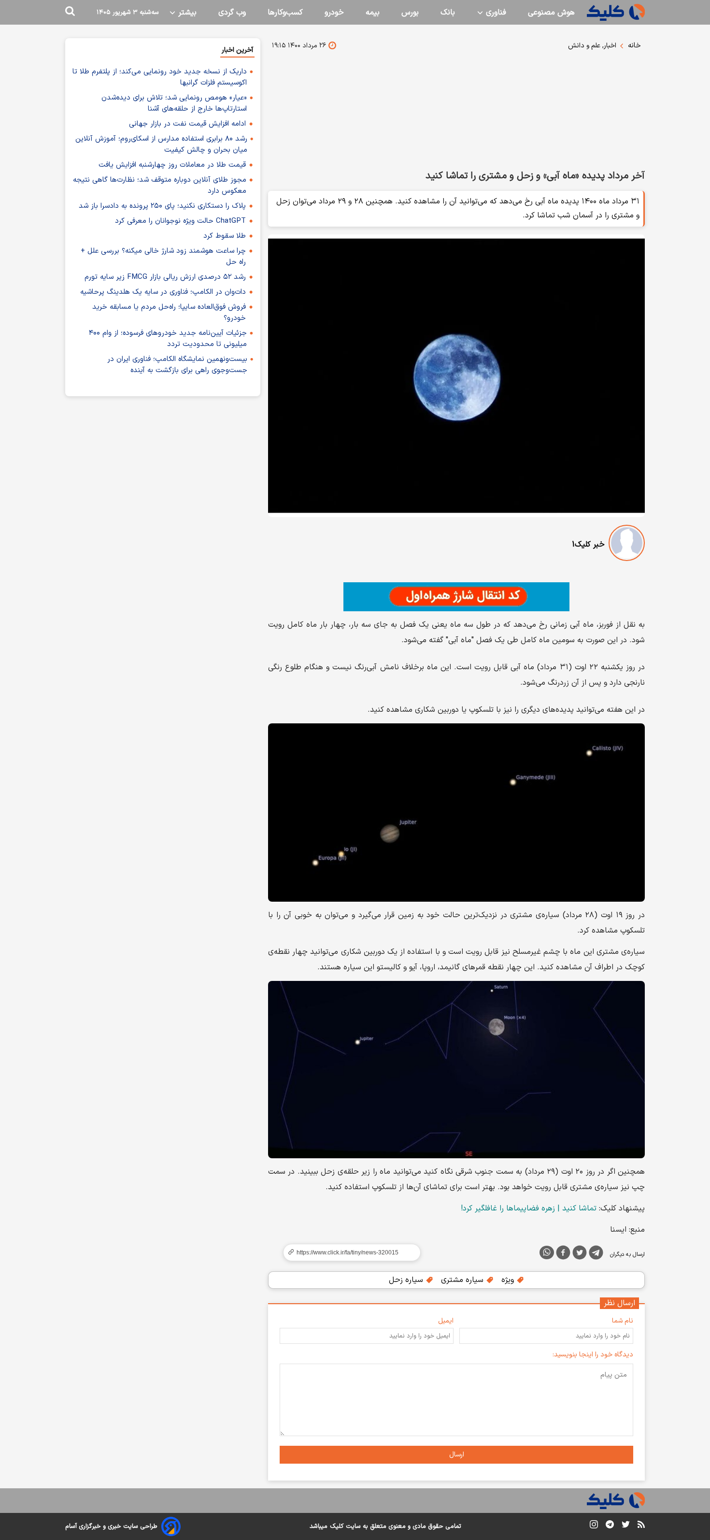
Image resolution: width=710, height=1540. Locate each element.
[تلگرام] (596, 1254)
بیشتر (186, 12)
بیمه (373, 12)
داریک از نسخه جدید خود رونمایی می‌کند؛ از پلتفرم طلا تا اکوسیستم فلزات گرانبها (159, 77)
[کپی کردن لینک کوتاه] (348, 1252)
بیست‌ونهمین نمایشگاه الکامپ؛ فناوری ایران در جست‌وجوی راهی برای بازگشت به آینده (177, 365)
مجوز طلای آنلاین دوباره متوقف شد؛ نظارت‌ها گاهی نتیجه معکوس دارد (159, 185)
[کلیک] (616, 12)
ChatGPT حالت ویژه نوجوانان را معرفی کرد (180, 221)
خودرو (334, 12)
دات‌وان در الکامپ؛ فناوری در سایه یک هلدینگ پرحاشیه (163, 292)
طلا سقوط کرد (224, 236)
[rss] (641, 1526)
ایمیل (446, 1321)
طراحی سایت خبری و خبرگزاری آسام (111, 1526)
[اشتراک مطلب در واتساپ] (547, 1252)
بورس (410, 12)
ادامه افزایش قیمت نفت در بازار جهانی (187, 124)
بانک (447, 12)
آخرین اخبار (237, 50)
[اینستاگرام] (594, 1526)
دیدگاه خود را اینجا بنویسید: (593, 1355)
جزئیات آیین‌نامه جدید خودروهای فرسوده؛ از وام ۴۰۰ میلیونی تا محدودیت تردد (168, 339)
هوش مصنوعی (551, 12)
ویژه (508, 1280)
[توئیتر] (579, 1254)
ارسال (456, 1455)
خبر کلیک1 (588, 544)
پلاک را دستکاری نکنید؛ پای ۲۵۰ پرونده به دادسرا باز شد (162, 206)
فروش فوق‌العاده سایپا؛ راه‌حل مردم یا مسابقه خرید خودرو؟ (169, 313)
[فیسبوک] (563, 1254)
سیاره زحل (407, 1280)
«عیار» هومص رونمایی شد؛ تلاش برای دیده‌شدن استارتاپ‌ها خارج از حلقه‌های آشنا (174, 103)
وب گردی (232, 12)
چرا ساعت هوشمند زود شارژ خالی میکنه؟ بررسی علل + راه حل (163, 256)
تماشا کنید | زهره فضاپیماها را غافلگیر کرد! (528, 1208)
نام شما (622, 1321)
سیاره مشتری (463, 1280)
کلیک (336, 1526)
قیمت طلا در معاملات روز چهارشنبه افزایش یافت (172, 165)
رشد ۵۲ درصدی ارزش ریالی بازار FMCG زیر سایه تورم (165, 277)
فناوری (494, 12)
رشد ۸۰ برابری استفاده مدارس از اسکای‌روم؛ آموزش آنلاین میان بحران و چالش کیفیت (161, 144)
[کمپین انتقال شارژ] (456, 596)
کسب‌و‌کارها (285, 12)
